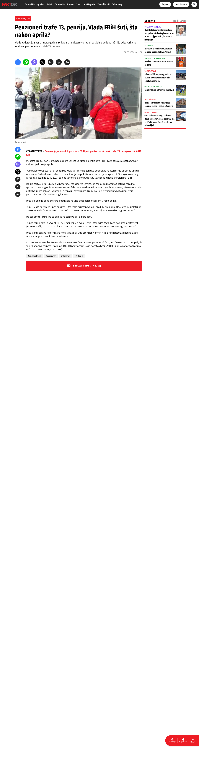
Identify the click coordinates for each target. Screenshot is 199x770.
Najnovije (172, 741)
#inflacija (79, 256)
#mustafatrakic (34, 256)
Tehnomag (117, 4)
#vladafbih (65, 256)
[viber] (34, 62)
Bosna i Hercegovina (34, 4)
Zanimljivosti (103, 4)
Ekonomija (60, 4)
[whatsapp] (26, 62)
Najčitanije (183, 742)
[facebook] (18, 62)
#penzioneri (51, 256)
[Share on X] (42, 62)
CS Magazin (89, 4)
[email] (51, 62)
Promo (70, 4)
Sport (78, 4)
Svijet (49, 4)
